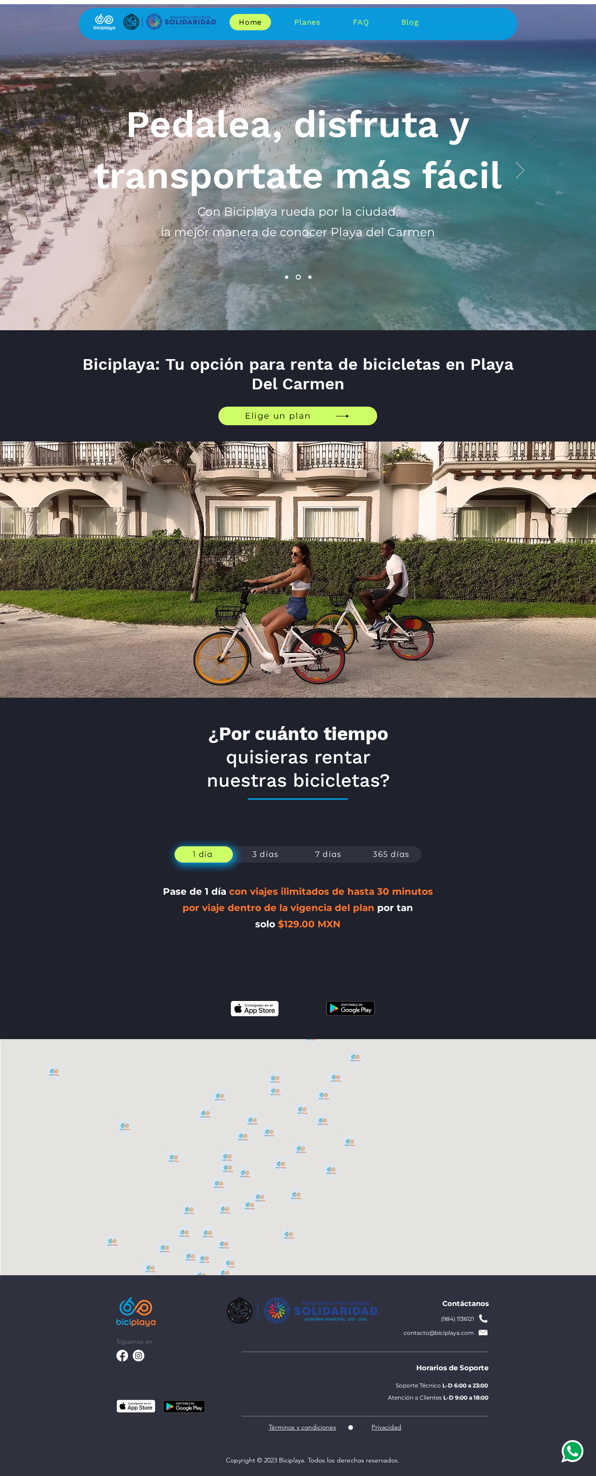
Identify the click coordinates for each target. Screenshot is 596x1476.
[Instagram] (138, 1355)
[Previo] (76, 171)
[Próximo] (520, 171)
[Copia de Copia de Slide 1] (309, 277)
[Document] (571, 1451)
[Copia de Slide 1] (297, 277)
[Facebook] (122, 1355)
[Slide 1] (286, 277)
